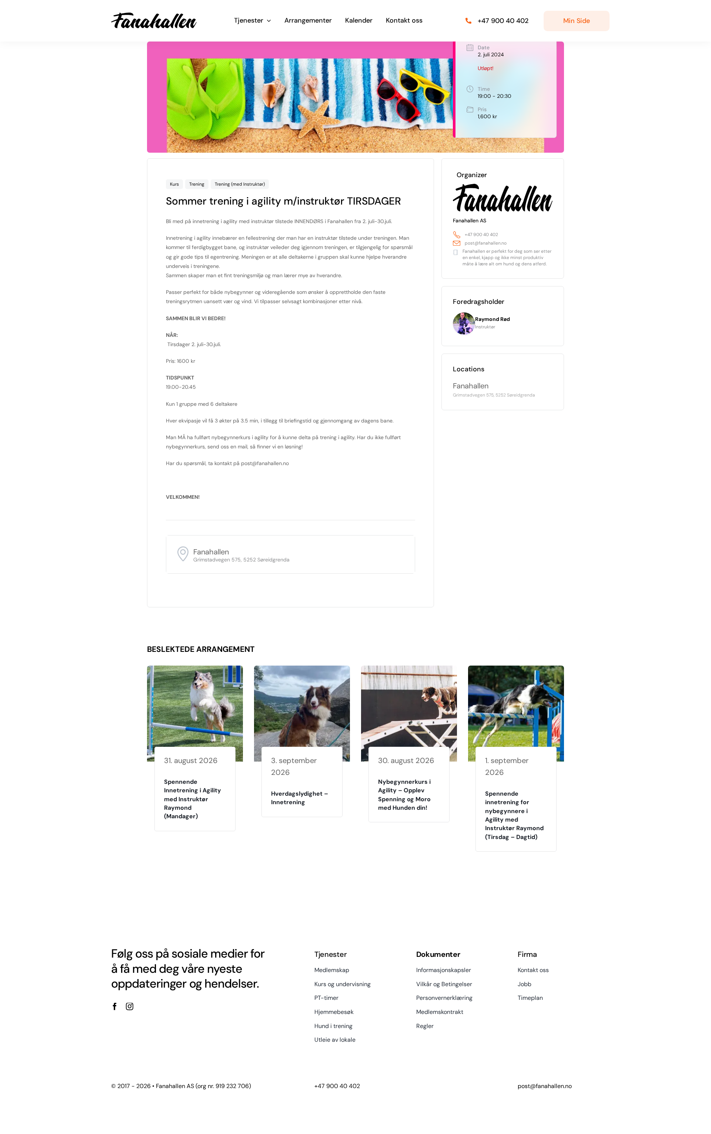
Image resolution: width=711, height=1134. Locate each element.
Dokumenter (438, 954)
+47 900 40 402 (481, 235)
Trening (196, 184)
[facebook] (114, 1006)
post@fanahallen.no (486, 243)
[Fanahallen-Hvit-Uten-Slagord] (154, 15)
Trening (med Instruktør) (240, 184)
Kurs (174, 184)
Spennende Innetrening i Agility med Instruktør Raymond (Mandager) (192, 799)
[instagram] (129, 1006)
